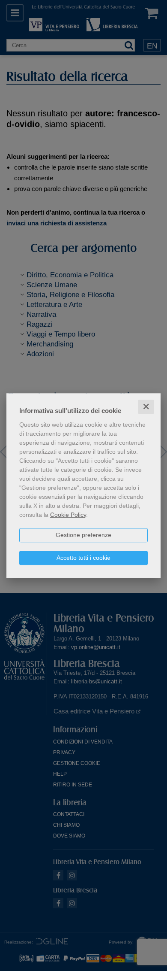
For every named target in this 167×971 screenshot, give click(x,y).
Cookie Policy (68, 514)
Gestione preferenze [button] (83, 534)
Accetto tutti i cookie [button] (83, 557)
